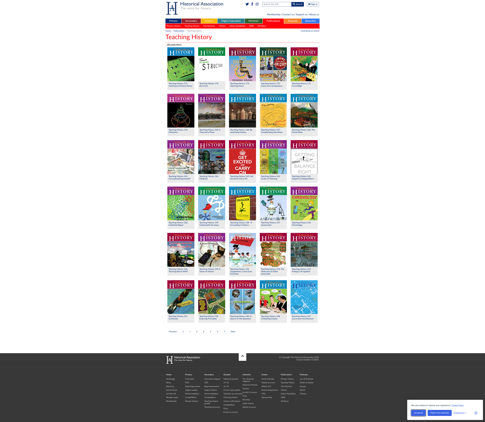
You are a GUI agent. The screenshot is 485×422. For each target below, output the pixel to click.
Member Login (172, 397)
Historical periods (230, 379)
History (222, 26)
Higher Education (231, 21)
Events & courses (230, 412)
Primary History (174, 26)
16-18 (226, 386)
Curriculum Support (212, 379)
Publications (273, 21)
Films (225, 409)
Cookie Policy (457, 405)
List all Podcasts (306, 379)
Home (168, 31)
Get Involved (171, 390)
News (168, 383)
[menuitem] (173, 21)
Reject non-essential (439, 413)
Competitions (190, 397)
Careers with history (231, 401)
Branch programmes (270, 390)
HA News (262, 26)
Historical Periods (250, 385)
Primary (173, 21)
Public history (248, 403)
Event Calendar (268, 379)
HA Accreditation (192, 394)
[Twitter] (247, 4)
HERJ (251, 26)
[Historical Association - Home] (183, 363)
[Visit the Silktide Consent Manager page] (476, 413)
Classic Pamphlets (237, 26)
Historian (254, 21)
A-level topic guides (231, 390)
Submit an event (249, 407)
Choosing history (230, 397)
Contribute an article (310, 31)
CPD (187, 383)
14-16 (226, 383)
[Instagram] (257, 4)
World (302, 390)
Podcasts (293, 21)
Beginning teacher (192, 386)
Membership (274, 14)
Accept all (418, 413)
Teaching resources (212, 407)
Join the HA (171, 394)
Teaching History (192, 26)
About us (314, 14)
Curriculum (189, 379)
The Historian (209, 26)
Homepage (170, 379)
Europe (303, 386)
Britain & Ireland (306, 383)
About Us (170, 386)
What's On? (266, 386)
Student (209, 21)
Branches (310, 21)
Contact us (288, 14)
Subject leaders (191, 390)
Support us (301, 14)
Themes (246, 389)
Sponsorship (267, 397)
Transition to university (233, 394)
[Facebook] (252, 4)
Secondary (191, 21)
